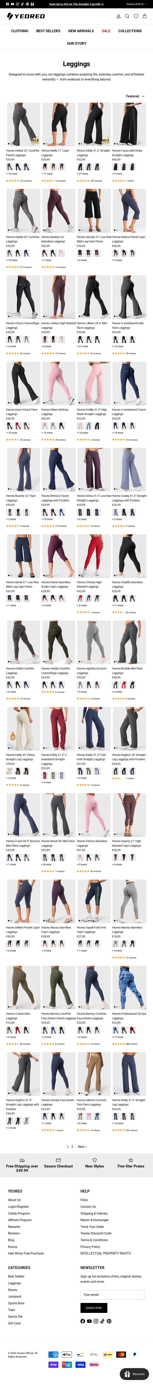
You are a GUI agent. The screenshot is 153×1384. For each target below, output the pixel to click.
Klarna (12, 1247)
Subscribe (94, 1308)
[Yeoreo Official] (26, 16)
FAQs (84, 1200)
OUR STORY (76, 43)
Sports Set (15, 1316)
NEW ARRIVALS (81, 31)
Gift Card (14, 1323)
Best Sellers (16, 1276)
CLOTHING (19, 31)
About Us (14, 1200)
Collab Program (19, 1213)
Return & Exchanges (94, 1220)
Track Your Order (92, 1227)
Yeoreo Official (25, 1353)
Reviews (14, 1233)
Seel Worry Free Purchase (26, 1253)
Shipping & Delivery (94, 1213)
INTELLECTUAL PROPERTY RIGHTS (105, 1253)
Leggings (14, 1283)
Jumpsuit (14, 1296)
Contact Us (88, 1207)
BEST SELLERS (48, 31)
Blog (11, 1240)
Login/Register (18, 1207)
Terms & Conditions (94, 1240)
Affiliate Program (20, 1220)
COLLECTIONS (130, 31)
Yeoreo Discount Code (95, 1233)
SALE (106, 31)
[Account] (118, 16)
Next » (82, 1147)
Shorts (12, 1290)
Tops (11, 1310)
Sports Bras (16, 1303)
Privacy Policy (90, 1247)
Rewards (14, 1227)
